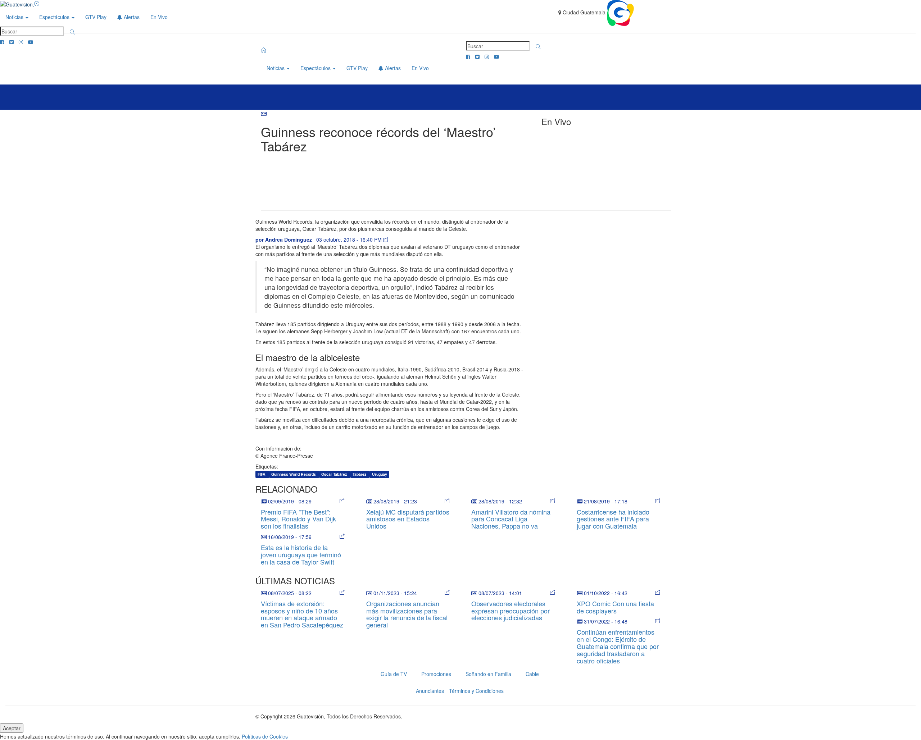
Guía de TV (394, 673)
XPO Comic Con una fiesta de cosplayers (615, 607)
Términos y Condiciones (476, 690)
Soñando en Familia (488, 673)
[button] (72, 32)
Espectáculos (55, 16)
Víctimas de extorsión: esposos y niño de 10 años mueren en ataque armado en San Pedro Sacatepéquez (302, 614)
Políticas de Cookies (265, 736)
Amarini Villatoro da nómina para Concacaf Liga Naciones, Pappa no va (510, 519)
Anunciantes (430, 690)
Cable (532, 673)
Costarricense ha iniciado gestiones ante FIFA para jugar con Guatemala (613, 519)
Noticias (15, 16)
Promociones (436, 673)
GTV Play (95, 16)
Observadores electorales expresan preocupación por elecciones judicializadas (510, 610)
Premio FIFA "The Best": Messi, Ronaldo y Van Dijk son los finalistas (298, 519)
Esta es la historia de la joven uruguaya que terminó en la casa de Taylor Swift (301, 554)
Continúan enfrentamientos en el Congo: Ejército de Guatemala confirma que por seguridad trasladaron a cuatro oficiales (618, 646)
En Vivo (159, 16)
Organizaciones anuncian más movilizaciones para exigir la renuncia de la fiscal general (407, 614)
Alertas (131, 16)
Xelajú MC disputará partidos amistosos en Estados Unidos (407, 519)
